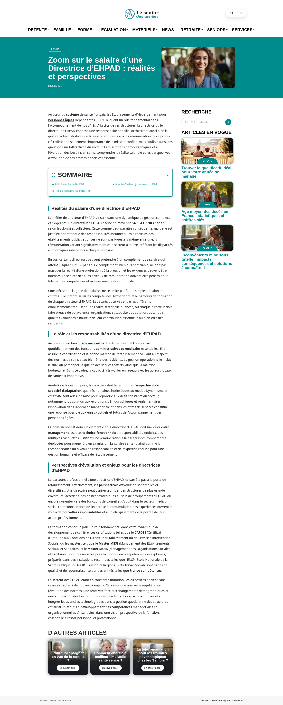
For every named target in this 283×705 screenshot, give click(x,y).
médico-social (89, 343)
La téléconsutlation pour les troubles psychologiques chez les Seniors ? (153, 654)
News (207, 204)
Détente (207, 161)
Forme (55, 49)
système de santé (79, 114)
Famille (207, 248)
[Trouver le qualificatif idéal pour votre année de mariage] (207, 151)
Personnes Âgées (61, 120)
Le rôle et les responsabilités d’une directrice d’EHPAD (73, 191)
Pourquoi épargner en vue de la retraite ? (68, 656)
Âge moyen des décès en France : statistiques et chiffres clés (204, 215)
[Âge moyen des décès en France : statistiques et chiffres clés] (207, 195)
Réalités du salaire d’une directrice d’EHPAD (69, 184)
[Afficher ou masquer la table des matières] (131, 175)
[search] (231, 13)
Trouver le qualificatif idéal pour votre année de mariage (206, 172)
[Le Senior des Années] (141, 13)
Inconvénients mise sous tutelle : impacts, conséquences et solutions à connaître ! (206, 261)
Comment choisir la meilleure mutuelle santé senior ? (110, 656)
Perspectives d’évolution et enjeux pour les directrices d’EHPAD (136, 184)
